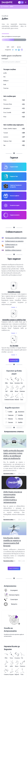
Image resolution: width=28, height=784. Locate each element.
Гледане (13, 307)
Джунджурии (6, 108)
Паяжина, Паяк (7, 141)
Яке (4, 77)
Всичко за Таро (14, 360)
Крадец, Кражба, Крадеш (10, 128)
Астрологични (10, 586)
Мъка (4, 100)
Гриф (4, 84)
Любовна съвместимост (13, 250)
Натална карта (14, 595)
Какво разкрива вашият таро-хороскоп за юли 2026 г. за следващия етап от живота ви (13, 454)
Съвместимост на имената (14, 241)
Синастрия (14, 599)
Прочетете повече (8, 473)
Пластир (5, 88)
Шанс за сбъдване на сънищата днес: (11, 38)
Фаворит (6, 80)
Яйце (4, 116)
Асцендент (14, 590)
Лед (4, 145)
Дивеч (5, 73)
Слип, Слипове (7, 112)
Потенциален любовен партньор (16, 238)
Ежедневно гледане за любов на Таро (14, 320)
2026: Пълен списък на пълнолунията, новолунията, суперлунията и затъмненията (12, 497)
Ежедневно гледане (14, 292)
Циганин (5, 137)
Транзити (14, 604)
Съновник (5, 16)
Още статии (13, 568)
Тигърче (5, 133)
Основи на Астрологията (10, 629)
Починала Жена (7, 104)
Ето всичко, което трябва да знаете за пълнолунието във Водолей (12, 542)
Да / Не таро (14, 346)
